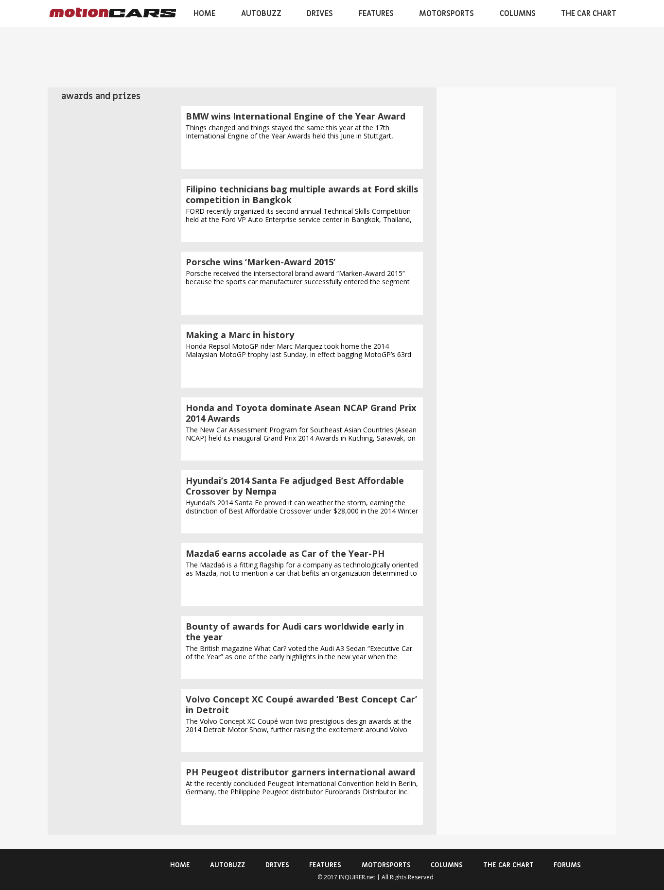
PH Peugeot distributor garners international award (300, 772)
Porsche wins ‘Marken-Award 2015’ (260, 262)
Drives (320, 13)
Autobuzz (261, 13)
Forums (567, 865)
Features (376, 13)
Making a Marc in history (240, 335)
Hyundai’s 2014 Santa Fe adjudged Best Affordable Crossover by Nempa (295, 486)
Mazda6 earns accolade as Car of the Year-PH (285, 553)
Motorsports (446, 13)
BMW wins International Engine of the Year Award (295, 116)
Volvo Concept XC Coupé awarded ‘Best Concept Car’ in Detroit (301, 704)
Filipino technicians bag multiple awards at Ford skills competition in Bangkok (302, 194)
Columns (518, 13)
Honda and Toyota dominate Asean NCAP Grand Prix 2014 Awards (301, 413)
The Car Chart (588, 13)
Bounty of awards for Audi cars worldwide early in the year (295, 631)
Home (204, 13)
